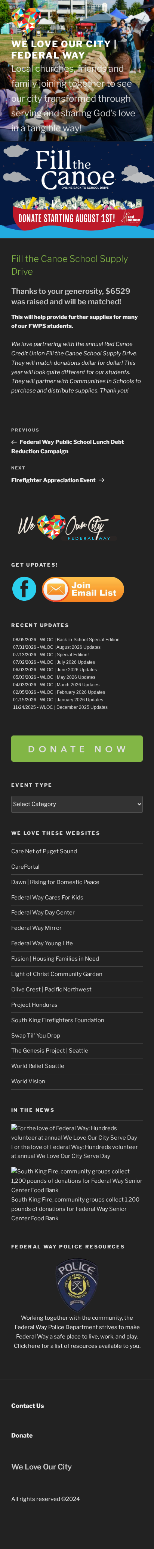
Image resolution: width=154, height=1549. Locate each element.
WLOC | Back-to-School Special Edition (80, 639)
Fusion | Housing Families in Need (55, 958)
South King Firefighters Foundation (57, 1020)
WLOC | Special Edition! (64, 654)
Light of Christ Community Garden (56, 974)
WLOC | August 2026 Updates (70, 647)
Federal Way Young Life (42, 943)
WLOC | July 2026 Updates (67, 662)
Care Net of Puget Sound (44, 851)
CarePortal (25, 866)
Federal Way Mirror (36, 928)
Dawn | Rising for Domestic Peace (55, 882)
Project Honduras (34, 1005)
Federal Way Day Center (43, 912)
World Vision (28, 1081)
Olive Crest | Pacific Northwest (51, 989)
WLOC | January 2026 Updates (71, 699)
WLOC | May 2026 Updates (67, 677)
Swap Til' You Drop (35, 1035)
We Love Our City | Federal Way (64, 50)
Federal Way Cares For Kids (47, 897)
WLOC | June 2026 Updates (68, 669)
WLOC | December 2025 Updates (74, 707)
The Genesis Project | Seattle (49, 1050)
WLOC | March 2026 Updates (69, 684)
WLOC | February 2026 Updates (72, 692)
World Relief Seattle (37, 1066)
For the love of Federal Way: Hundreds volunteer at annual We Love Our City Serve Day (74, 1152)
